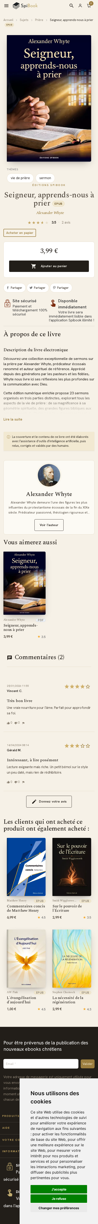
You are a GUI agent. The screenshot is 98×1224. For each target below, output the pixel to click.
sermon (45, 178)
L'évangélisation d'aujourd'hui (21, 998)
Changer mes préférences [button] (59, 1208)
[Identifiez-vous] (82, 5)
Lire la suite (12, 419)
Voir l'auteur (49, 525)
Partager (16, 288)
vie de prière (20, 178)
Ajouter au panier (49, 266)
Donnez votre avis (53, 801)
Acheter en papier (19, 233)
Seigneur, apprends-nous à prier (20, 625)
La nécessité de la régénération (67, 998)
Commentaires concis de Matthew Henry (26, 906)
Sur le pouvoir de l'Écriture (67, 906)
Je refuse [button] (59, 1199)
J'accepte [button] (59, 1189)
